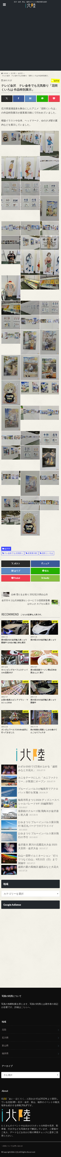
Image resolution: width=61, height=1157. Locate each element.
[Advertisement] (30, 40)
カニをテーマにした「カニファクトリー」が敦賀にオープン (38, 779)
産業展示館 (32, 553)
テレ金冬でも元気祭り (13, 553)
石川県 (5, 1037)
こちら (24, 1007)
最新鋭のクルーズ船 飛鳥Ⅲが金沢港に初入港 (38, 812)
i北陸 (17, 1152)
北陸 (4, 1029)
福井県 (5, 1053)
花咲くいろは (47, 553)
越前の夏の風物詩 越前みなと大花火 (38, 868)
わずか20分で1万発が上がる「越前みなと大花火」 (37, 768)
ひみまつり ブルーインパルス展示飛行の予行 (38, 835)
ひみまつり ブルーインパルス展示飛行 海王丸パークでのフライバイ (38, 826)
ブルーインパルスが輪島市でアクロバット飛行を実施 (38, 790)
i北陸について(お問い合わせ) (12, 1146)
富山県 (5, 1045)
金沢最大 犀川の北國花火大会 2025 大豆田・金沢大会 (37, 846)
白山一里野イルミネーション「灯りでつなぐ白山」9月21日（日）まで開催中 (38, 859)
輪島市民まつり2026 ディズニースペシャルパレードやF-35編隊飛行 (38, 803)
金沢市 (7, 548)
